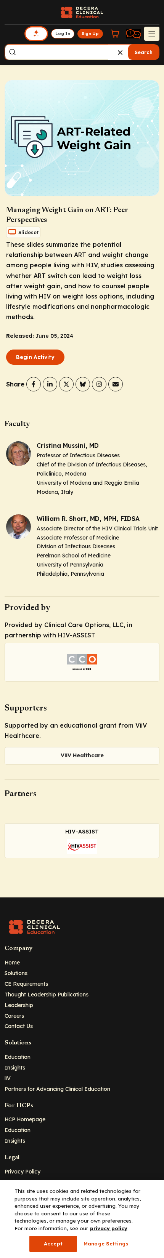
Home (12, 962)
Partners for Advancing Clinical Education (57, 1089)
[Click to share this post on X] (66, 384)
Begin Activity (35, 357)
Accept (53, 1243)
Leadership (19, 1005)
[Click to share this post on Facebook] (33, 384)
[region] (82, 1219)
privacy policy (108, 1228)
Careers (14, 1015)
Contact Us (19, 1026)
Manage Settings (106, 1243)
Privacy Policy (22, 1171)
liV (8, 1078)
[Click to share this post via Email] (115, 384)
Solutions (16, 973)
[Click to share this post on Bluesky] (83, 384)
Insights (15, 1067)
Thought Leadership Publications (46, 994)
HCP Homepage (25, 1119)
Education (18, 1057)
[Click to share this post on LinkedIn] (50, 384)
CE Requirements (26, 983)
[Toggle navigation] (151, 33)
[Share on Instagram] (99, 384)
